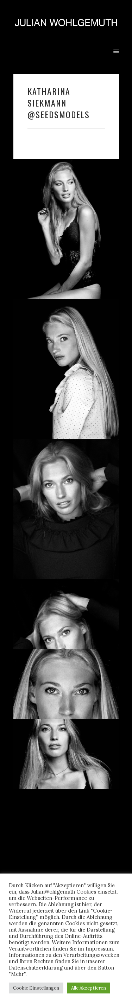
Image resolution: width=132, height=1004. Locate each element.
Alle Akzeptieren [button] (88, 988)
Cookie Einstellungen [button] (36, 988)
